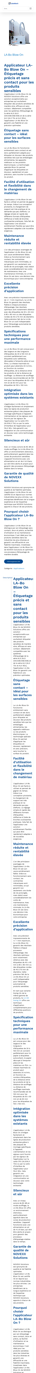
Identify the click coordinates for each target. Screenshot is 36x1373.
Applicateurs (19, 568)
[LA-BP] (18, 33)
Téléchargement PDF (13, 561)
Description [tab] (7, 578)
